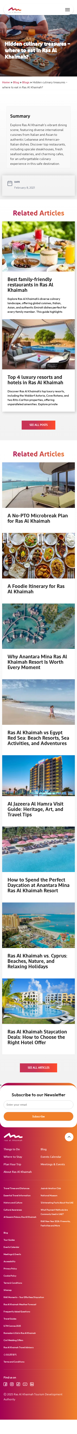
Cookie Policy (10, 1275)
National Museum (49, 1195)
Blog (17, 82)
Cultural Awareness (13, 1209)
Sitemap (8, 1290)
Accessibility (9, 1261)
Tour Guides (9, 1240)
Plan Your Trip (12, 1164)
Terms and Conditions (14, 1361)
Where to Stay (13, 1157)
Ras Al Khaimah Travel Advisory (19, 1347)
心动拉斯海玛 (10, 1354)
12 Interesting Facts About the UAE (57, 1202)
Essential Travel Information (17, 1195)
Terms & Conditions (13, 1283)
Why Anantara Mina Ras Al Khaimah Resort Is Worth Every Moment (37, 662)
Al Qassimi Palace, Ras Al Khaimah (20, 1217)
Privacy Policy (10, 1268)
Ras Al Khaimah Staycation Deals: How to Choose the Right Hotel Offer (37, 1037)
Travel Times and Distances (16, 1188)
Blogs (27, 82)
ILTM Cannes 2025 (12, 1326)
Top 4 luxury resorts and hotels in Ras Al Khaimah (35, 380)
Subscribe (38, 1116)
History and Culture (13, 1202)
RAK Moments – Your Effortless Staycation (24, 1297)
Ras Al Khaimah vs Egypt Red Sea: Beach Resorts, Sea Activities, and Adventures (38, 738)
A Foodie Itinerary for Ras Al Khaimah (36, 589)
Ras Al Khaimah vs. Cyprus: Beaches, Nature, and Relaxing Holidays (37, 961)
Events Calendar (51, 1157)
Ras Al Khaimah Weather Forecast (20, 1304)
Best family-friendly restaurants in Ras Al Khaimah (30, 285)
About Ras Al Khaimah (18, 1172)
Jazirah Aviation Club (51, 1188)
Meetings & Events (53, 1164)
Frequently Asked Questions (17, 1311)
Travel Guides (10, 1318)
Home (7, 82)
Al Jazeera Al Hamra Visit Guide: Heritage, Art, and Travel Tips (35, 809)
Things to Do (12, 1149)
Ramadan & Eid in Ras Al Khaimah (20, 1333)
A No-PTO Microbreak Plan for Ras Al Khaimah (38, 518)
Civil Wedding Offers (13, 1340)
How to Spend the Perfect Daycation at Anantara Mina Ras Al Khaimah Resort (38, 885)
